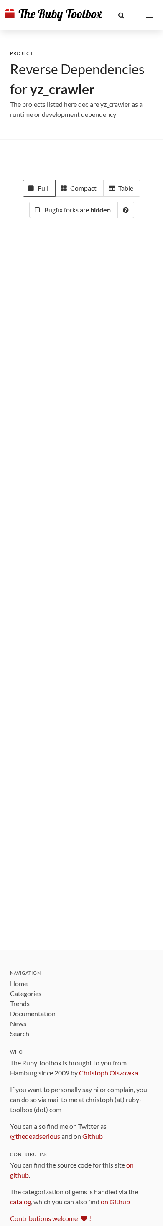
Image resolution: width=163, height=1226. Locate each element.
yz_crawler (62, 89)
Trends (20, 1003)
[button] (121, 15)
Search (19, 1033)
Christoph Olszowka (108, 1073)
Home (19, 983)
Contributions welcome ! (50, 1218)
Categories (25, 993)
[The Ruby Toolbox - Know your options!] (53, 15)
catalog (20, 1202)
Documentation (33, 1013)
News (18, 1023)
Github (92, 1136)
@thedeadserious (35, 1136)
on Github (115, 1202)
